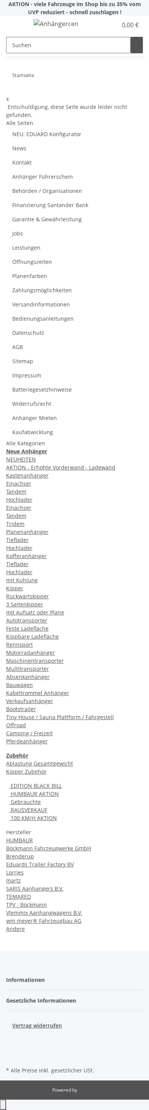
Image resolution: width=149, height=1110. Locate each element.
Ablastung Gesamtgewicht (39, 763)
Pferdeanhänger (27, 741)
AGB (17, 347)
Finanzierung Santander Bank (50, 205)
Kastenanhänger (27, 475)
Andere (15, 928)
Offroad (16, 725)
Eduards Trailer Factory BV (40, 864)
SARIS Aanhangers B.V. (34, 888)
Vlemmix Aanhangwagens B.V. (44, 912)
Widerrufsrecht (31, 403)
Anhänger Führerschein (42, 176)
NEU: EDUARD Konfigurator (46, 134)
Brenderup (20, 856)
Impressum (26, 375)
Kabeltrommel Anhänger (37, 693)
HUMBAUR (19, 840)
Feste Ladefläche (27, 628)
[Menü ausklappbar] (15, 25)
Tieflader (17, 539)
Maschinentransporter (35, 660)
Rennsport (19, 644)
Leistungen (26, 247)
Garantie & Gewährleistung (47, 219)
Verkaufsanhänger (29, 701)
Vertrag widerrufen (37, 1025)
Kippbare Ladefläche (32, 636)
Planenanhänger (27, 531)
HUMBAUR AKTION (34, 793)
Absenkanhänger (28, 676)
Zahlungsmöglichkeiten (42, 290)
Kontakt (22, 162)
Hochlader (19, 499)
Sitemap (22, 361)
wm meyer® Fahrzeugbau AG (43, 920)
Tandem (16, 491)
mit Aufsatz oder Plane (35, 612)
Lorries (15, 872)
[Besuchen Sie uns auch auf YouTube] (12, 1047)
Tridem (15, 523)
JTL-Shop (87, 1090)
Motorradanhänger (30, 652)
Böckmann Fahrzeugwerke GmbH (48, 848)
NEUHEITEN (21, 459)
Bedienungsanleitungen (43, 318)
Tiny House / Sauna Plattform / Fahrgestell (60, 717)
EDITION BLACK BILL (35, 785)
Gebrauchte (25, 801)
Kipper (14, 588)
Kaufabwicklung (32, 432)
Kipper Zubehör (26, 771)
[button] (103, 25)
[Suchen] (137, 45)
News (19, 148)
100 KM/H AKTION (33, 818)
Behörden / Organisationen (47, 190)
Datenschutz (28, 332)
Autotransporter (26, 620)
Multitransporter (27, 668)
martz (13, 880)
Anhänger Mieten (34, 418)
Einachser (18, 483)
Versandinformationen (41, 304)
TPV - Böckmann (26, 904)
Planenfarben (29, 276)
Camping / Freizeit (29, 733)
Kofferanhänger (26, 556)
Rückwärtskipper (27, 596)
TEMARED (18, 896)
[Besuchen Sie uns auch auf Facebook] (12, 1038)
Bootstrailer (21, 709)
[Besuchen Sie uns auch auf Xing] (12, 1056)
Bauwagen (19, 684)
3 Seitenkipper (24, 604)
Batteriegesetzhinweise (42, 389)
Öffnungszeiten (32, 261)
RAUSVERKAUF (28, 810)
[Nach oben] (3, 1105)
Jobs (17, 233)
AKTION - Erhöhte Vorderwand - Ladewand (60, 467)
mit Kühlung (22, 580)
